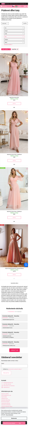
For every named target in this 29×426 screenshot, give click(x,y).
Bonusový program (5, 401)
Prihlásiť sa (6, 372)
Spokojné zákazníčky (5, 400)
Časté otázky (4, 396)
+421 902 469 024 (7, 384)
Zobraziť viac (14, 350)
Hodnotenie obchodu (14, 309)
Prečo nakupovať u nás (6, 395)
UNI (14, 107)
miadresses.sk (6, 387)
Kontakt (3, 408)
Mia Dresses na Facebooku (9, 385)
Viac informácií (9, 415)
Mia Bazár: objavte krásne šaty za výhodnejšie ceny (14, 3)
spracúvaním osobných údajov (14, 369)
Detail (14, 103)
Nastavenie (14, 418)
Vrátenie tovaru (4, 398)
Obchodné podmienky (5, 404)
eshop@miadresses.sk (8, 382)
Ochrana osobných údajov (6, 406)
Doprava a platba (5, 393)
